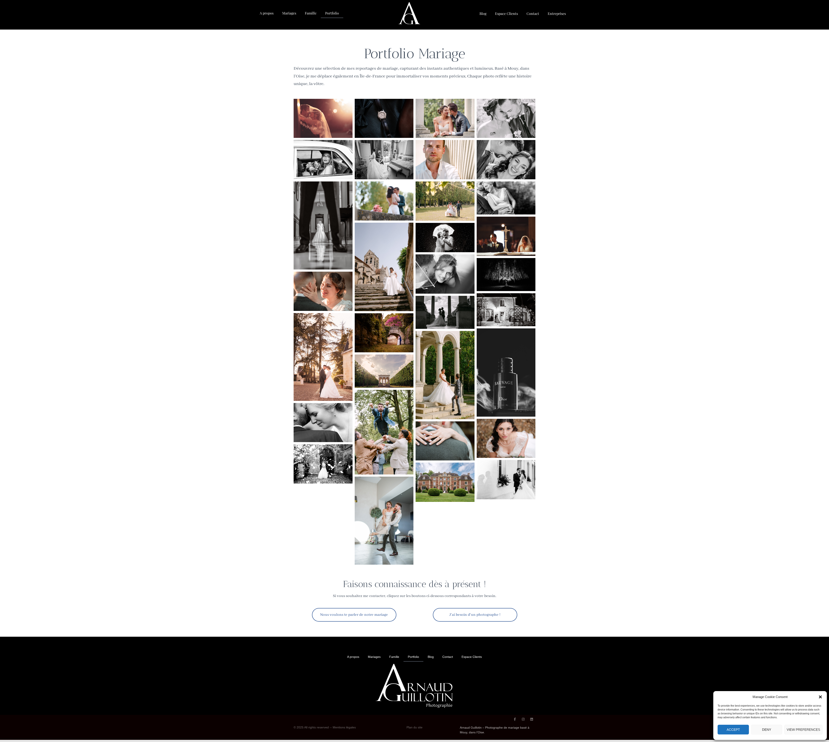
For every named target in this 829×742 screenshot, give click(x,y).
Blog (482, 13)
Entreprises (557, 13)
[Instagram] (523, 719)
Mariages (289, 13)
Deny (766, 729)
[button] (820, 697)
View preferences (803, 729)
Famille (310, 13)
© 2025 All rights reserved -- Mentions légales (325, 727)
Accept (733, 729)
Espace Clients (506, 13)
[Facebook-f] (514, 719)
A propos (267, 13)
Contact (533, 13)
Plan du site (414, 727)
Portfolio (332, 13)
